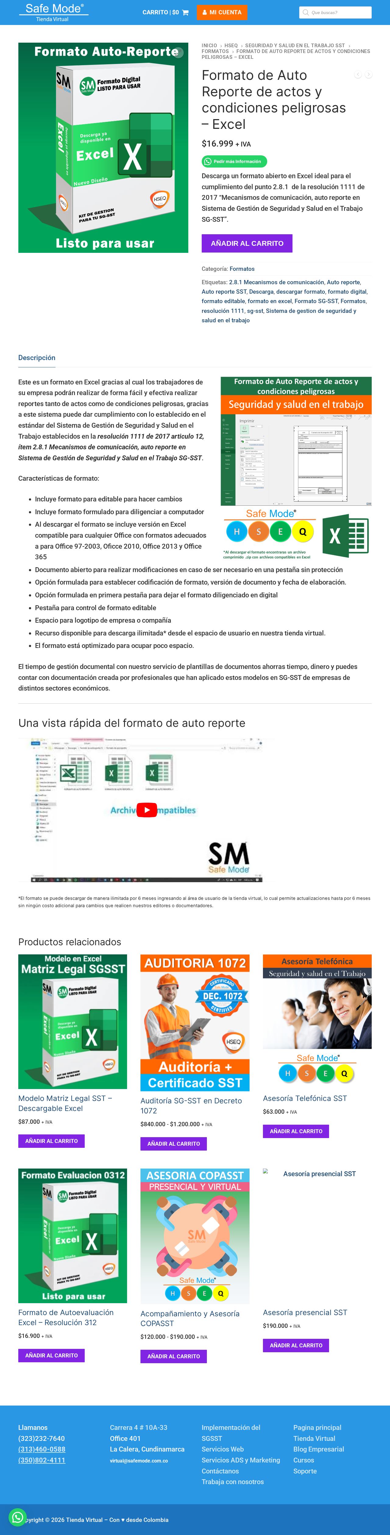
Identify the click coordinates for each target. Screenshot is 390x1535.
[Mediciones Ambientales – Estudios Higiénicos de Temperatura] (368, 75)
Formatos (215, 51)
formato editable (223, 301)
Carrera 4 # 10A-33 (139, 1427)
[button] (178, 52)
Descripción (36, 358)
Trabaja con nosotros (233, 1482)
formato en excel (270, 301)
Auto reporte (343, 282)
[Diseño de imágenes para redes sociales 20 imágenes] (358, 75)
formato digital (347, 291)
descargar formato (300, 291)
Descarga (261, 291)
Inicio (209, 45)
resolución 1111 (223, 310)
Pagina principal (317, 1427)
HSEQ (231, 45)
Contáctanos (220, 1471)
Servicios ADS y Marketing (241, 1460)
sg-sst (255, 310)
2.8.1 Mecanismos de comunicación (276, 282)
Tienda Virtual (314, 1438)
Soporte (305, 1471)
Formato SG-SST (316, 301)
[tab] (36, 357)
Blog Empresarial (318, 1449)
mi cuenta (225, 12)
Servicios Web (223, 1449)
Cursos (303, 1460)
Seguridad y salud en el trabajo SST (295, 45)
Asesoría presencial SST (305, 1312)
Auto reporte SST (224, 291)
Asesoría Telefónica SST (305, 1098)
